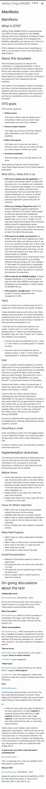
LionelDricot (6, 659)
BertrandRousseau (9, 598)
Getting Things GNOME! (16, 3)
